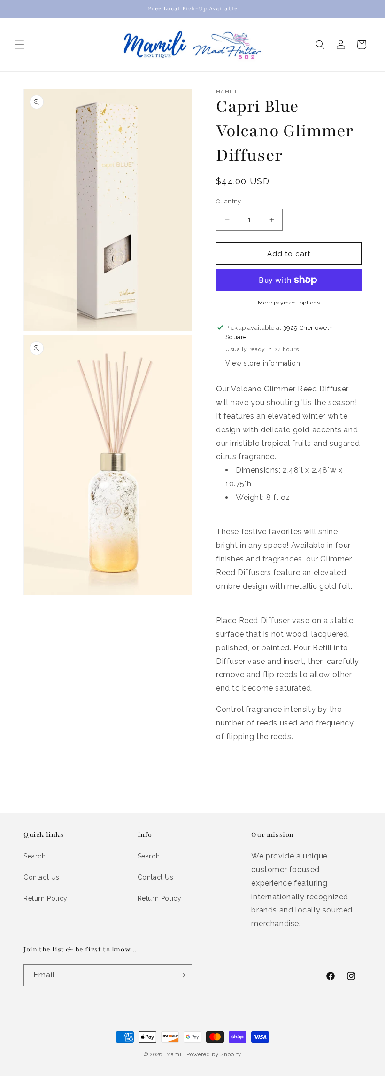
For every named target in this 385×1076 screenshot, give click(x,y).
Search (34, 856)
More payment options (289, 302)
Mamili (175, 1055)
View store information (262, 363)
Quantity (228, 201)
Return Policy (45, 898)
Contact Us (41, 877)
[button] (19, 44)
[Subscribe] (181, 975)
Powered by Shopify (213, 1055)
